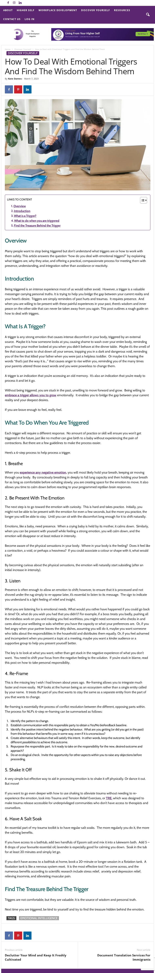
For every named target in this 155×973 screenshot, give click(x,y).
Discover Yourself (95, 10)
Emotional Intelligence (39, 918)
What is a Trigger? (25, 216)
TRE (109, 798)
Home (7, 49)
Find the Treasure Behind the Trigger (37, 225)
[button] (147, 14)
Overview (20, 206)
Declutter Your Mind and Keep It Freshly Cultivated (35, 957)
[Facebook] (8, 3)
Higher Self (26, 10)
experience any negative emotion (43, 472)
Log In (30, 19)
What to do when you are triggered (36, 221)
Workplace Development (58, 10)
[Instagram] (14, 3)
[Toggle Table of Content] (141, 200)
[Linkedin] (20, 3)
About (8, 10)
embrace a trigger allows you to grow (30, 395)
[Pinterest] (18, 89)
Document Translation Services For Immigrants (123, 957)
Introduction (22, 211)
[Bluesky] (26, 3)
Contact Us (12, 19)
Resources (122, 10)
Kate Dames (15, 78)
